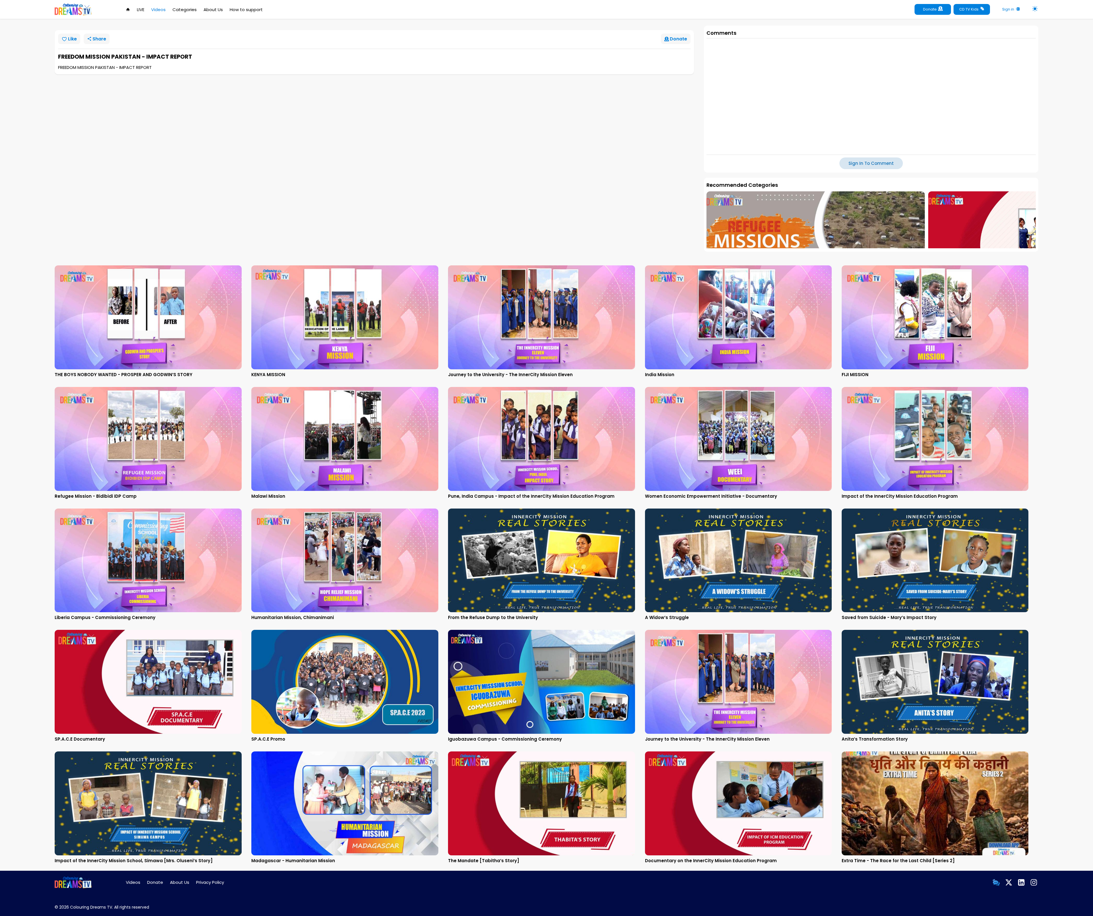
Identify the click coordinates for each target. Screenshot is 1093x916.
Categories (184, 10)
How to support (246, 10)
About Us (213, 10)
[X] (1008, 882)
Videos (158, 10)
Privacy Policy (210, 882)
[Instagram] (1033, 882)
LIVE (140, 10)
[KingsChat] (996, 882)
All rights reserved (131, 907)
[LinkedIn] (1021, 882)
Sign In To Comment (871, 163)
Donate (155, 882)
